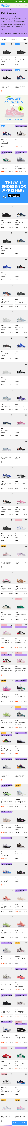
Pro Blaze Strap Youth (21, 854)
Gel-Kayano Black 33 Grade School (6, 536)
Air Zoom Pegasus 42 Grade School (6, 802)
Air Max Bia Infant (20, 168)
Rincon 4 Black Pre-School (20, 60)
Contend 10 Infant (20, 249)
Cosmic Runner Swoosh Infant (5, 697)
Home (2, 9)
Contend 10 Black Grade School (19, 302)
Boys (2, 33)
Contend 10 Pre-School (19, 223)
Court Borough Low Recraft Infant (20, 775)
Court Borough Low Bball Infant (6, 880)
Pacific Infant (18, 142)
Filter (5, 39)
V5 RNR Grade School (19, 907)
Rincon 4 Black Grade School (6, 60)
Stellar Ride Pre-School (19, 828)
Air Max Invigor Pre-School (20, 749)
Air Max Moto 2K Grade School (19, 1011)
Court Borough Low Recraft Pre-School (6, 562)
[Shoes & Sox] (5, 5)
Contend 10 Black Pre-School (6, 249)
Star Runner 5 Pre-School (6, 907)
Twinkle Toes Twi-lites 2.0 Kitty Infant (20, 959)
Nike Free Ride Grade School (5, 86)
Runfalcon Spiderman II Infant (21, 86)
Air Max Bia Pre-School (5, 775)
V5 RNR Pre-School (6, 827)
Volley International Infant (6, 223)
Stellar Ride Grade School (20, 880)
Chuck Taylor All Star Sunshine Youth (20, 802)
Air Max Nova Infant (20, 696)
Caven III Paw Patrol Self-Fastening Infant (6, 641)
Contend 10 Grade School (6, 328)
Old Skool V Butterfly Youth (20, 562)
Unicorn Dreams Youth (5, 1116)
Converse (14, 33)
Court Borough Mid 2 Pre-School (20, 723)
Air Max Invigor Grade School (5, 854)
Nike (9, 33)
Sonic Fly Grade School (19, 1090)
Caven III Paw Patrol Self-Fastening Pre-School (20, 642)
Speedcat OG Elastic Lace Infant (20, 1038)
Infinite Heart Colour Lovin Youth (20, 1116)
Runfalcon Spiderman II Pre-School (6, 142)
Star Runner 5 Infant (6, 722)
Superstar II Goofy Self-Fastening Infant (6, 1090)
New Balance (21, 33)
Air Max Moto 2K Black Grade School (6, 1011)
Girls (6, 33)
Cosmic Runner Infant (6, 985)
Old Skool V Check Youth (6, 589)
